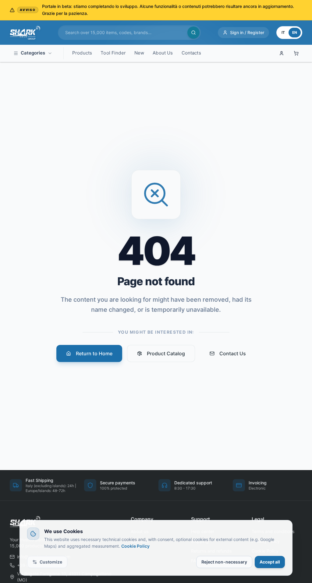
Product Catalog (166, 353)
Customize (51, 561)
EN (294, 32)
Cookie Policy (135, 546)
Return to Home (94, 353)
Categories (33, 53)
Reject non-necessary (224, 561)
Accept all (270, 561)
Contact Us (232, 353)
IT (283, 32)
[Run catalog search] (193, 32)
